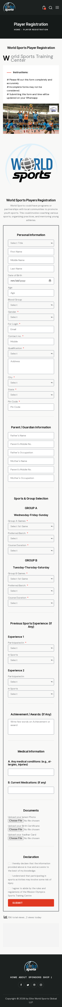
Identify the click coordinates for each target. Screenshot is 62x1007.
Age (10, 287)
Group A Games (17, 521)
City (10, 377)
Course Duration (17, 545)
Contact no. (15, 336)
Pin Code (13, 401)
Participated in (16, 642)
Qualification (15, 348)
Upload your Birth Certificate (24, 825)
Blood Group (15, 299)
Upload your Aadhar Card (22, 834)
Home (17, 29)
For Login (13, 323)
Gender (12, 311)
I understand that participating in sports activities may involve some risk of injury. (29, 879)
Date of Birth (15, 275)
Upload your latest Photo (22, 817)
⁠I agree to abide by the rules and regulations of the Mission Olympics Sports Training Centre (27, 892)
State (11, 389)
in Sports (13, 654)
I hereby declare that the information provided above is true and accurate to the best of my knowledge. (29, 867)
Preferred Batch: (17, 533)
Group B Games (17, 573)
